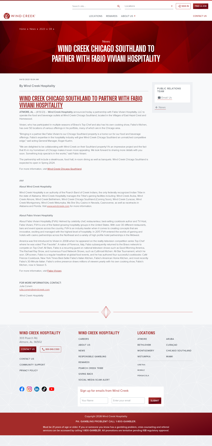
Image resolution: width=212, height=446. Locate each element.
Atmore (142, 339)
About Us (84, 345)
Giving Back (86, 374)
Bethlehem (144, 345)
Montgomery (146, 350)
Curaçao (171, 345)
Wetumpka (144, 356)
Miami (169, 356)
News (33, 29)
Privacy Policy (29, 370)
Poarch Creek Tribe (91, 368)
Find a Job (201, 6)
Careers (84, 339)
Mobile (141, 370)
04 (50, 29)
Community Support (32, 364)
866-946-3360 (50, 349)
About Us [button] (127, 16)
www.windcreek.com (58, 206)
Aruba (170, 339)
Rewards (111, 16)
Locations (130, 6)
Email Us (165, 98)
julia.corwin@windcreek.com (34, 289)
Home (22, 29)
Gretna (141, 364)
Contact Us (200, 16)
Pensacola (143, 375)
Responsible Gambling (92, 356)
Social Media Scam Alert (94, 379)
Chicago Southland (179, 350)
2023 (42, 29)
